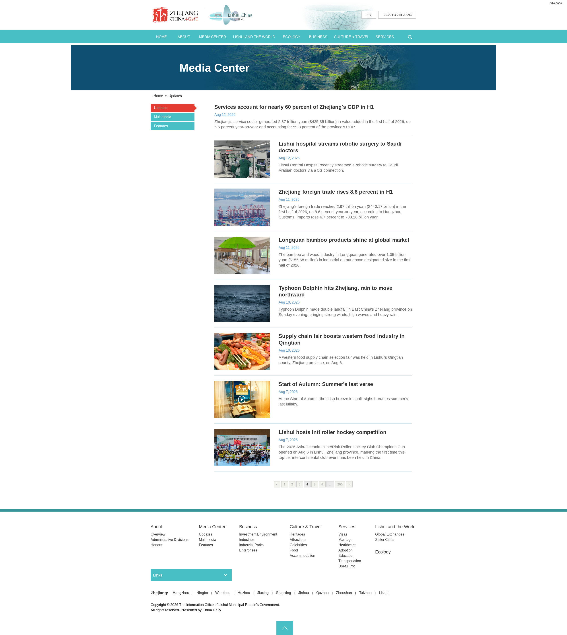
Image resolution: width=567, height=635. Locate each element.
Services (346, 526)
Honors (156, 545)
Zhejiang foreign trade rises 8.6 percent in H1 (336, 192)
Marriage (345, 540)
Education (346, 555)
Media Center (212, 526)
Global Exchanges (389, 534)
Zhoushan (344, 593)
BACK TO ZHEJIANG (397, 15)
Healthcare (347, 545)
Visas (342, 534)
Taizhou (365, 593)
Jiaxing (263, 593)
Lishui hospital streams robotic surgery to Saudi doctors (340, 147)
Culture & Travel (305, 526)
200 (340, 484)
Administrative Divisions (169, 540)
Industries (246, 540)
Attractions (298, 540)
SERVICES (385, 37)
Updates (175, 96)
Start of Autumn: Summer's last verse (326, 384)
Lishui (383, 593)
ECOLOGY (291, 37)
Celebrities (298, 545)
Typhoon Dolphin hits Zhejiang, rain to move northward (335, 291)
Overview (158, 534)
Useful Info (346, 566)
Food (294, 550)
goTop (284, 628)
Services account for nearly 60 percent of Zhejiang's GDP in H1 (294, 107)
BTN (409, 36)
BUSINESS (318, 37)
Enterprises (248, 550)
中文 (369, 15)
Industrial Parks (251, 545)
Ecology (383, 551)
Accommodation (302, 555)
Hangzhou (181, 593)
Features (206, 545)
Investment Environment (258, 534)
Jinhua (303, 593)
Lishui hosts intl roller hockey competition (332, 432)
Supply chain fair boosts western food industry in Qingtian (342, 339)
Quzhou (322, 593)
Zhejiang (159, 593)
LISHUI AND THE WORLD (254, 37)
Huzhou (244, 593)
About (156, 526)
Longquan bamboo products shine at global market (344, 240)
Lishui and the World (395, 526)
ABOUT (184, 37)
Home (158, 96)
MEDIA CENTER (212, 37)
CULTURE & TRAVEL (351, 37)
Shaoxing (283, 593)
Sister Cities (384, 540)
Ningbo (202, 593)
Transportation (349, 561)
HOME (161, 37)
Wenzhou (222, 593)
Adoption (345, 550)
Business (248, 526)
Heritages (297, 534)
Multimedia (207, 540)
